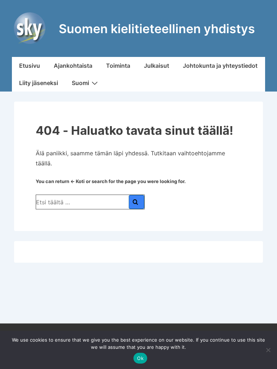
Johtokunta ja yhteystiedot (220, 65)
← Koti (77, 181)
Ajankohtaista (73, 65)
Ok (140, 358)
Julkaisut (156, 65)
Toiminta (118, 65)
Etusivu (29, 65)
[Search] (136, 202)
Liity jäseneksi (38, 82)
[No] (268, 350)
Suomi (80, 82)
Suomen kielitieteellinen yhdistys (157, 28)
